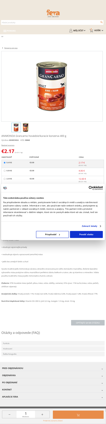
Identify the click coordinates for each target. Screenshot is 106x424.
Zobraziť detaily (89, 226)
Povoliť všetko (86, 234)
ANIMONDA (14, 140)
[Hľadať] (101, 22)
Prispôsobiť (51, 234)
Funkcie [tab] (6, 343)
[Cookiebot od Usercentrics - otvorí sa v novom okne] (91, 188)
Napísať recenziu (7, 145)
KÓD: (22, 140)
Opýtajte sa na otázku (88, 322)
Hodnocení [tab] (7, 348)
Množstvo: (25, 417)
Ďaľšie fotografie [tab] (9, 354)
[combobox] (52, 22)
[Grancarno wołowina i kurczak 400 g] (52, 86)
